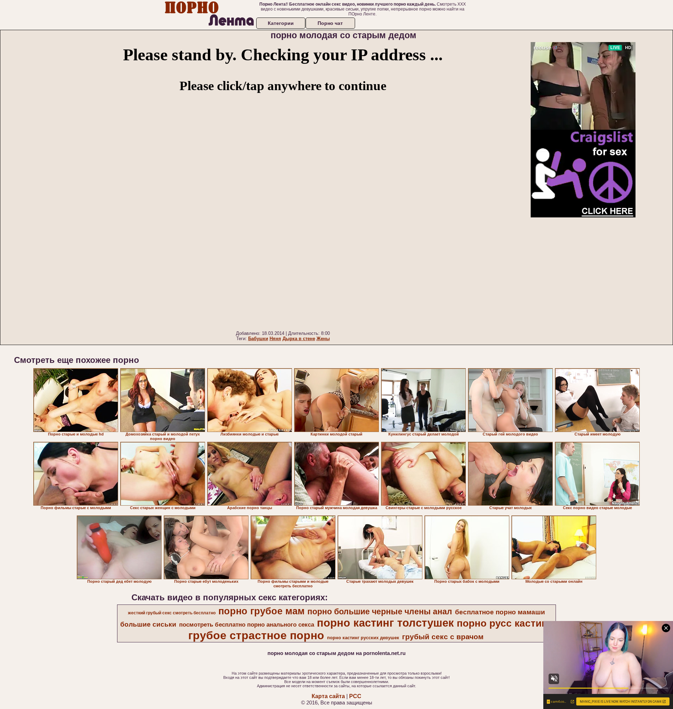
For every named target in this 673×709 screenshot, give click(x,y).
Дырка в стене (299, 338)
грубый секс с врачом (443, 637)
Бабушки (258, 338)
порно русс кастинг (504, 623)
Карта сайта (328, 696)
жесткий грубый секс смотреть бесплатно (172, 612)
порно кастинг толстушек (385, 623)
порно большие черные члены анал (379, 611)
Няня (275, 338)
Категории (281, 23)
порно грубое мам (261, 611)
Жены (323, 338)
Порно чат (330, 23)
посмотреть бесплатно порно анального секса (246, 624)
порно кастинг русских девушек (363, 637)
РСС (355, 696)
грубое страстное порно (256, 635)
